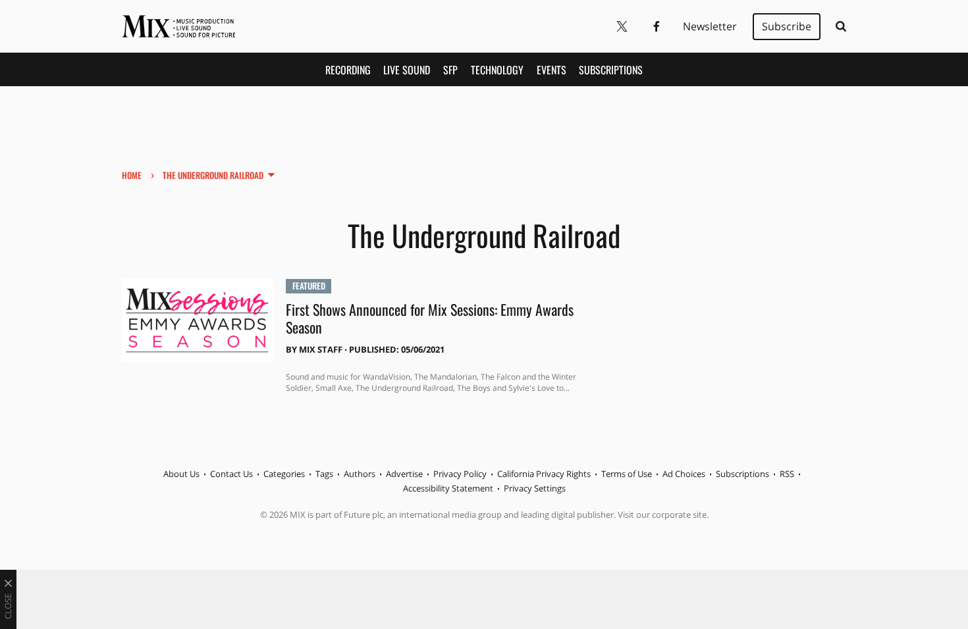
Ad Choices (683, 474)
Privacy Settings (535, 488)
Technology (497, 70)
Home (132, 175)
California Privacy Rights (544, 474)
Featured (308, 285)
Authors (359, 474)
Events (551, 70)
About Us (181, 474)
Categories (284, 474)
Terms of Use (626, 474)
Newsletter (710, 26)
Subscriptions (611, 70)
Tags (324, 474)
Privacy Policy (460, 474)
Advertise (404, 474)
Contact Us (231, 474)
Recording (348, 70)
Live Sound (406, 70)
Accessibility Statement (448, 488)
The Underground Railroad (213, 175)
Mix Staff (320, 349)
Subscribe (786, 26)
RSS (787, 474)
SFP (450, 70)
